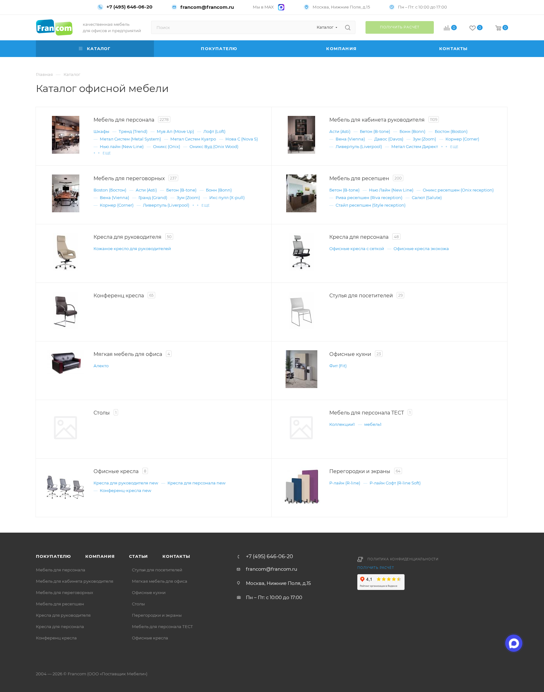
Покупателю (53, 556)
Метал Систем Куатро (193, 138)
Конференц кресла (56, 637)
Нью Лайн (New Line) (391, 189)
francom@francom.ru (207, 7)
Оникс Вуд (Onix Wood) (214, 146)
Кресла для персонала (60, 626)
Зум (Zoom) (424, 138)
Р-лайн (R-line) (344, 482)
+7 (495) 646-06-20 (129, 7)
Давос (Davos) (388, 138)
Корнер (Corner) (462, 138)
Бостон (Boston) (451, 131)
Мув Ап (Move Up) (175, 131)
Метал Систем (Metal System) (130, 138)
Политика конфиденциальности (403, 559)
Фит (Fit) (338, 365)
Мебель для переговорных (64, 592)
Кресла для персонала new (196, 482)
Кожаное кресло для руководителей (132, 248)
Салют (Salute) (427, 197)
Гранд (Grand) (153, 197)
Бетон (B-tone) (375, 131)
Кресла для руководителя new (126, 482)
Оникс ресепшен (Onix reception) (458, 189)
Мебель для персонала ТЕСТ (162, 626)
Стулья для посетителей (157, 569)
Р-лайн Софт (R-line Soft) (395, 482)
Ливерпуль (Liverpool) (359, 146)
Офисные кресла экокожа (421, 248)
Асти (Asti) (339, 131)
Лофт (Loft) (214, 131)
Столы (138, 603)
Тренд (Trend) (133, 131)
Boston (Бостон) (110, 189)
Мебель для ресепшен (60, 603)
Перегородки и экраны (157, 615)
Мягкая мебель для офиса (159, 581)
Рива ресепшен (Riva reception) (369, 197)
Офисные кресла (150, 637)
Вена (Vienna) (350, 138)
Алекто (101, 365)
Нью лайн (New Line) (122, 146)
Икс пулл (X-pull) (227, 197)
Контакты (176, 556)
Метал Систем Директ (414, 146)
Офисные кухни (149, 592)
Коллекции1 (342, 424)
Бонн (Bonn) (412, 131)
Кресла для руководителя (63, 615)
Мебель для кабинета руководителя (74, 581)
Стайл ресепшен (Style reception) (370, 205)
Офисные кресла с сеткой (356, 248)
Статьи (138, 556)
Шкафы (101, 131)
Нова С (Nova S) (241, 138)
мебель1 (373, 424)
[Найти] (347, 27)
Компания (100, 556)
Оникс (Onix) (166, 146)
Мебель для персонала (60, 569)
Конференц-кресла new (125, 490)
